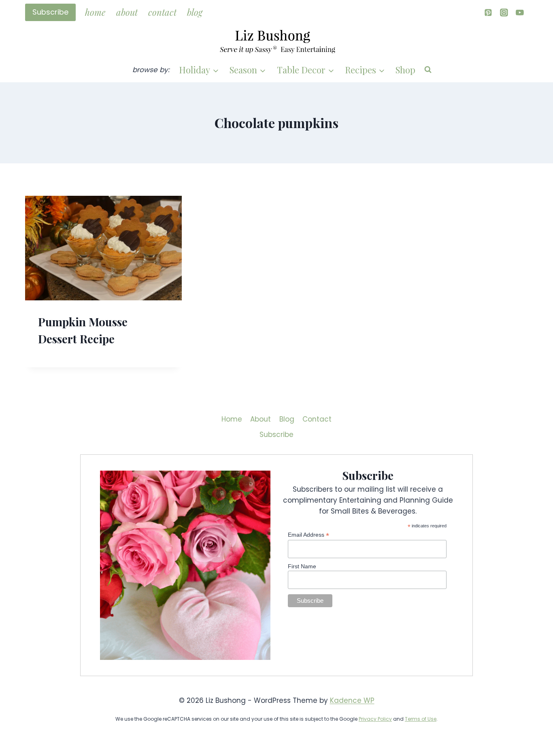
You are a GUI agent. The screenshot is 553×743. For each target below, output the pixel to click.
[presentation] (103, 248)
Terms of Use (420, 718)
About (127, 12)
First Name (302, 566)
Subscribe (50, 12)
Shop (405, 70)
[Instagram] (504, 12)
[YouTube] (520, 12)
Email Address (308, 535)
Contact (162, 12)
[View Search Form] (428, 69)
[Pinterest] (488, 12)
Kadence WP (352, 700)
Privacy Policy (375, 718)
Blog (194, 12)
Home (95, 12)
